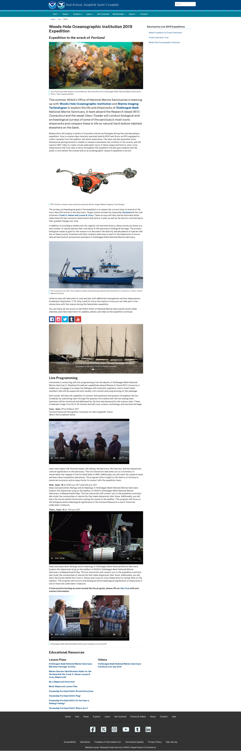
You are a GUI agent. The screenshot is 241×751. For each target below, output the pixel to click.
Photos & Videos (138, 738)
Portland (126, 212)
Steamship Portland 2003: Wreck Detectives (71, 713)
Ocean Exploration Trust (159, 38)
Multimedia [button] (118, 14)
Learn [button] (89, 14)
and (76, 215)
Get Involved (103, 14)
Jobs (174, 738)
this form (124, 610)
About (153, 738)
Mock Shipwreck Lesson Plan (63, 708)
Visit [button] (55, 14)
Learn (107, 738)
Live (59, 19)
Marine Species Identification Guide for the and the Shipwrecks (70, 696)
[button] (56, 359)
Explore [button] (77, 14)
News (86, 738)
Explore (96, 738)
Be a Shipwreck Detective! (62, 703)
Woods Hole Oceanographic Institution (85, 103)
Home (53, 19)
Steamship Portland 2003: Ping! (64, 717)
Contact (144, 14)
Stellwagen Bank (127, 107)
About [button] (132, 14)
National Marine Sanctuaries (92, 5)
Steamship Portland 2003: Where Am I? (68, 730)
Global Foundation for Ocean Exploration (165, 33)
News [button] (65, 14)
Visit (77, 738)
